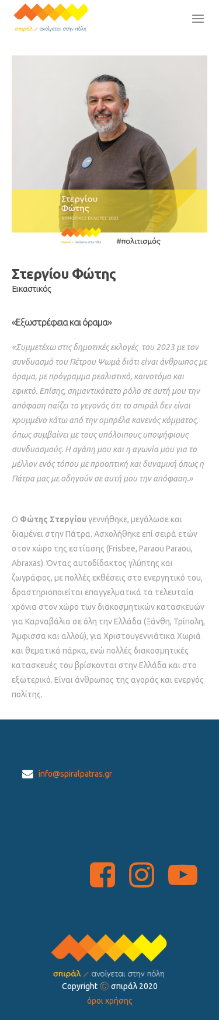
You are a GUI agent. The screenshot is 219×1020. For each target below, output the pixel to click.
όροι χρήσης (110, 1000)
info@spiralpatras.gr (75, 773)
